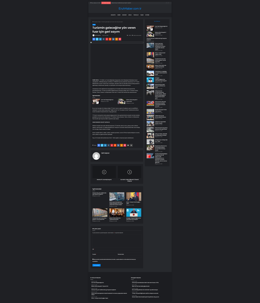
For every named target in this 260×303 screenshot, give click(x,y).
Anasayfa (113, 14)
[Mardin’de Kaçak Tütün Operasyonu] (150, 111)
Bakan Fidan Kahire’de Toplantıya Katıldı (114, 218)
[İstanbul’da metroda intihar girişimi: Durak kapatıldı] (99, 212)
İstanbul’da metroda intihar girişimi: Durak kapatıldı (99, 218)
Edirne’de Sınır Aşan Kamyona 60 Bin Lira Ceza (160, 86)
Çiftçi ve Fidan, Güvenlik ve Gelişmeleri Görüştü (161, 134)
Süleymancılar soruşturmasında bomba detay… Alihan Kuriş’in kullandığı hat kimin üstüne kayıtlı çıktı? (160, 94)
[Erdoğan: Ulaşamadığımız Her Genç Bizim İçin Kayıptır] (133, 212)
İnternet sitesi (121, 254)
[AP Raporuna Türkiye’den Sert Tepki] (150, 141)
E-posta (94, 254)
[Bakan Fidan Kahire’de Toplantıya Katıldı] (116, 212)
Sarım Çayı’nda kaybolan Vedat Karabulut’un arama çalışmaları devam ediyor (116, 203)
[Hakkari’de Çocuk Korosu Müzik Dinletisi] (150, 117)
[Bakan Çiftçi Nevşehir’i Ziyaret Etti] (121, 101)
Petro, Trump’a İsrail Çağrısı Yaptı (133, 202)
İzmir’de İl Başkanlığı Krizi (107, 99)
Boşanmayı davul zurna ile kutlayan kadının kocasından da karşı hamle (161, 148)
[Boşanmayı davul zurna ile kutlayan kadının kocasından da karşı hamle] (150, 147)
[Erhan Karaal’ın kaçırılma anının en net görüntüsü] (150, 129)
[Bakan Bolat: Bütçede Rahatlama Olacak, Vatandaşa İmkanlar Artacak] (150, 103)
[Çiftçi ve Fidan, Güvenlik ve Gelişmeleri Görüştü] (150, 135)
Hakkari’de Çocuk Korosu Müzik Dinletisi (160, 116)
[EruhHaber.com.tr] (130, 8)
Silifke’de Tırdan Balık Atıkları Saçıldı (160, 122)
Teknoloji (135, 14)
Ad (93, 249)
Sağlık (130, 14)
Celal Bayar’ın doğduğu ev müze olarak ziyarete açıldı (161, 73)
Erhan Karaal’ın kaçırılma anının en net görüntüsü (161, 128)
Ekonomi (124, 14)
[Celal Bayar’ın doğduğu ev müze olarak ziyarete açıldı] (150, 73)
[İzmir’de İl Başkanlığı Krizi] (96, 101)
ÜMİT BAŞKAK (98, 35)
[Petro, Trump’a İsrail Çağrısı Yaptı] (133, 196)
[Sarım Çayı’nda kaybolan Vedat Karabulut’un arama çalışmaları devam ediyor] (116, 196)
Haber (118, 14)
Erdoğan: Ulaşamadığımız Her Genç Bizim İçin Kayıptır (133, 218)
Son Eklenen (157, 21)
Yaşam (141, 14)
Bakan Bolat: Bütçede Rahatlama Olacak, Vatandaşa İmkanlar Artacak (160, 104)
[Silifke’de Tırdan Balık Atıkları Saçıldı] (150, 123)
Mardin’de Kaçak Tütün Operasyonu (161, 110)
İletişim (147, 14)
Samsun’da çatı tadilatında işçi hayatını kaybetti (99, 193)
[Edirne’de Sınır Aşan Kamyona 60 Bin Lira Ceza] (150, 86)
